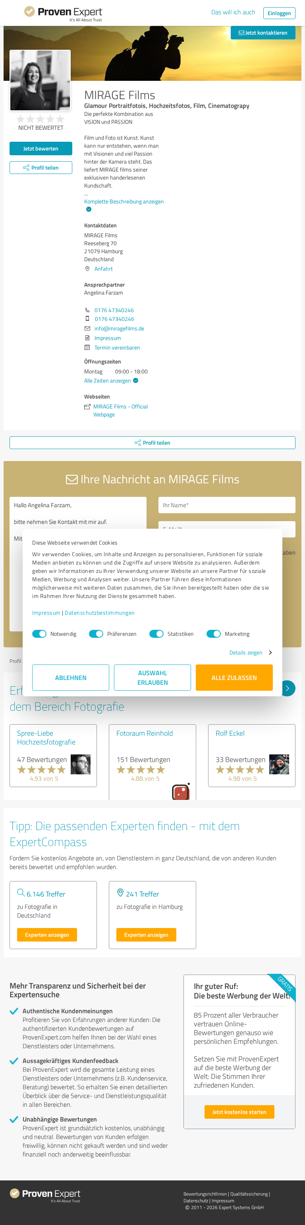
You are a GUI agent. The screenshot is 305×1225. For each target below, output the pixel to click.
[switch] (96, 634)
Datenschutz (195, 1200)
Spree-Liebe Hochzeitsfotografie (46, 737)
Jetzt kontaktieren (266, 32)
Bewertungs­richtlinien (205, 1193)
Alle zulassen (234, 677)
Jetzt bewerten (40, 148)
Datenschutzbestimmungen (100, 612)
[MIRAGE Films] (40, 80)
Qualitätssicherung (249, 1193)
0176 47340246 (114, 310)
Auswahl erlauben (152, 677)
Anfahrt (104, 268)
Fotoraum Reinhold (144, 733)
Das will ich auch (233, 12)
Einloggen (279, 13)
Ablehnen (71, 677)
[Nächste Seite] (286, 688)
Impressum (46, 612)
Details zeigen (246, 652)
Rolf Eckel (230, 733)
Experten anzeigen (47, 934)
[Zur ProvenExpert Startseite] (63, 15)
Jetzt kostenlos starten (239, 1112)
